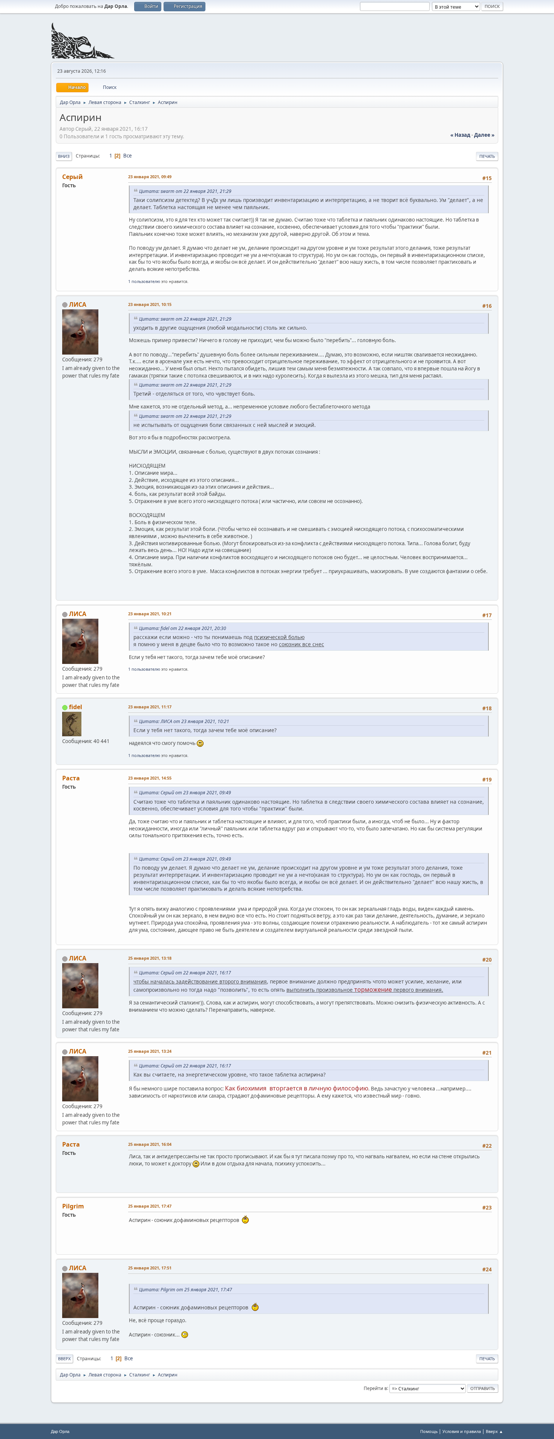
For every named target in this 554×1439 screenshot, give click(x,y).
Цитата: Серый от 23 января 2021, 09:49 (185, 792)
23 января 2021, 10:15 (149, 304)
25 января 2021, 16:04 (149, 1144)
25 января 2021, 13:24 (149, 1051)
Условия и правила (461, 1431)
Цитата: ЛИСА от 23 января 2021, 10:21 (184, 721)
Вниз (64, 156)
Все (127, 155)
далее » (484, 135)
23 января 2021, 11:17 (149, 707)
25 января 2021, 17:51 (149, 1268)
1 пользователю (144, 281)
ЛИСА (77, 304)
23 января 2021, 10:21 (149, 613)
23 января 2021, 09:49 (149, 176)
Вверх (64, 1358)
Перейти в (375, 1388)
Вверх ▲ (494, 1431)
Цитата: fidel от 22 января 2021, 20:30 (182, 628)
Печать (487, 156)
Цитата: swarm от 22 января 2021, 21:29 (185, 191)
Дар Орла (60, 1431)
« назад (460, 135)
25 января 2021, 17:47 (149, 1206)
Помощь (429, 1431)
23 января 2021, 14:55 (149, 778)
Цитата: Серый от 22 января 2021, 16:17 (185, 973)
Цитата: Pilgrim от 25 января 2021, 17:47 (185, 1289)
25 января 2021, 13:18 (149, 958)
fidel (75, 707)
